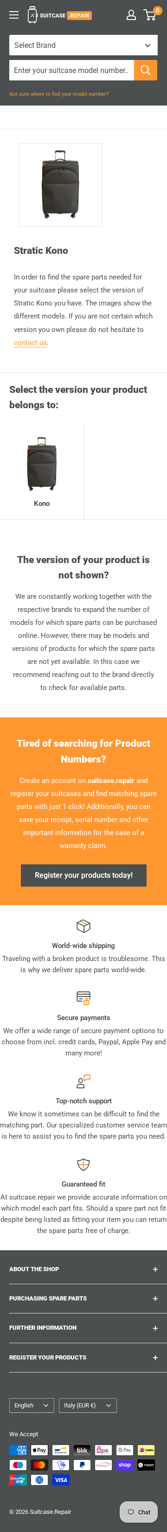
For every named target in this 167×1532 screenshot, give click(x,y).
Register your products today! (84, 875)
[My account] (131, 15)
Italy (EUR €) (80, 1405)
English (23, 1405)
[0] (150, 14)
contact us (30, 342)
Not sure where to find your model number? (59, 94)
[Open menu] (14, 15)
